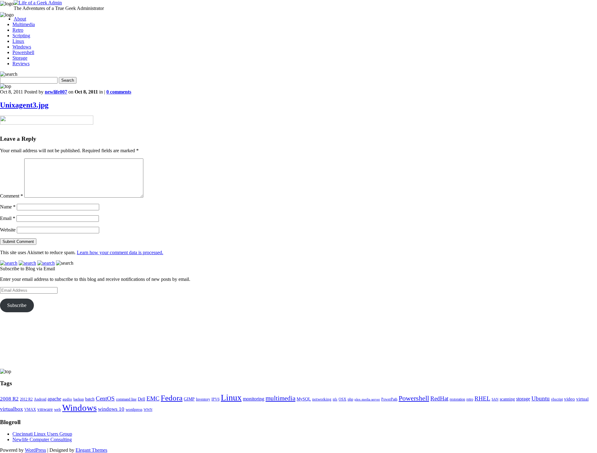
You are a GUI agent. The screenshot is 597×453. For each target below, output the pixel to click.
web (57, 409)
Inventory (203, 399)
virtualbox (11, 409)
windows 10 (111, 409)
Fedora (172, 398)
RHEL (482, 398)
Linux (18, 41)
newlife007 (56, 91)
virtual (582, 398)
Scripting (21, 35)
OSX (342, 399)
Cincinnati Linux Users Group (42, 434)
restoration (457, 399)
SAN (495, 399)
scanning (507, 398)
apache (54, 399)
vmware (45, 409)
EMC (153, 398)
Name (8, 206)
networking (321, 399)
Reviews (21, 63)
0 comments (118, 91)
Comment (11, 196)
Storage (19, 58)
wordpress (134, 409)
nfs (335, 399)
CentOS (105, 398)
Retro (17, 30)
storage (523, 399)
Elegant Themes (91, 450)
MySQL (304, 398)
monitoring (253, 398)
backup (78, 399)
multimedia (280, 398)
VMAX (30, 410)
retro (469, 399)
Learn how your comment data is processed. (120, 252)
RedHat (439, 398)
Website (8, 229)
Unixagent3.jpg (24, 105)
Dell (141, 398)
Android (40, 399)
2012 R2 (26, 399)
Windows (21, 46)
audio (67, 399)
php (350, 399)
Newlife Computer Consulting (42, 439)
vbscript (557, 399)
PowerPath (389, 399)
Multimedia (23, 24)
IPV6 (215, 399)
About (20, 18)
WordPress (35, 450)
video (569, 398)
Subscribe (16, 305)
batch (90, 399)
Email (7, 218)
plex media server (367, 399)
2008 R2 (9, 399)
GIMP (189, 398)
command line (126, 399)
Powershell (23, 52)
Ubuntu (540, 398)
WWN (148, 409)
